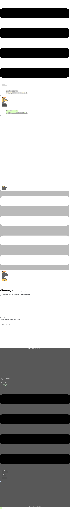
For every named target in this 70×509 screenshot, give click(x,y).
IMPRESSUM (4, 86)
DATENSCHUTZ (4, 85)
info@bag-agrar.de (4, 384)
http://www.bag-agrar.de (6, 385)
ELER (2, 102)
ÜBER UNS (3, 98)
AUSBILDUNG (4, 278)
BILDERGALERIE (4, 280)
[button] (34, 42)
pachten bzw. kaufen (3, 321)
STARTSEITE (4, 97)
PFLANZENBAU (4, 99)
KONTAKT (3, 186)
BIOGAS (3, 101)
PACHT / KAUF (4, 279)
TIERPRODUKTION (4, 100)
